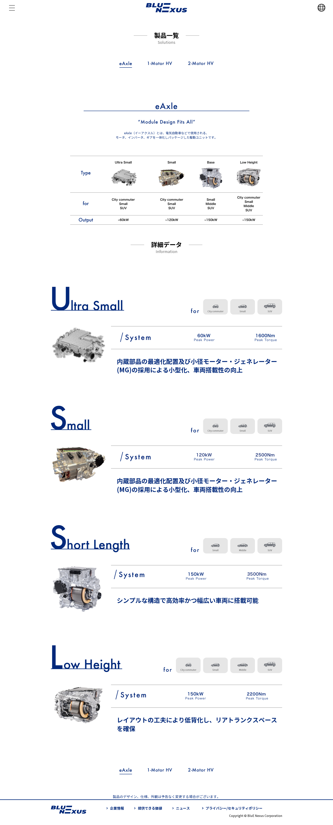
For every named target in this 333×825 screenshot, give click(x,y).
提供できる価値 (150, 808)
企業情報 (117, 808)
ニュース (183, 808)
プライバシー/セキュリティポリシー (234, 808)
